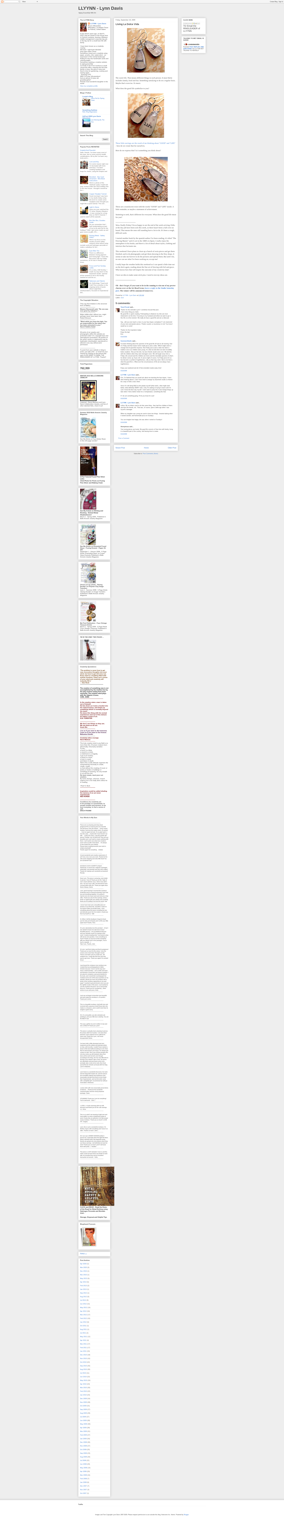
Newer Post (120, 448)
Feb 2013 (83, 1285)
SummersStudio (126, 341)
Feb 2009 (83, 1435)
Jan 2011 (83, 1351)
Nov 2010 (83, 1358)
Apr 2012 (83, 1311)
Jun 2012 (83, 1304)
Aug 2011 (83, 1329)
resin (122, 297)
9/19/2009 (124, 434)
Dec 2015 (83, 1271)
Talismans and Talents (97, 281)
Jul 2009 (83, 1417)
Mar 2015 (83, 1275)
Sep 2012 (83, 1293)
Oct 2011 (83, 1326)
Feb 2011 (83, 1347)
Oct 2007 (83, 1493)
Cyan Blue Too (94, 251)
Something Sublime (89, 110)
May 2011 (83, 1336)
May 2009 (83, 1424)
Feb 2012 (83, 1318)
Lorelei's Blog (87, 96)
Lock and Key (94, 162)
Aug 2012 (83, 1296)
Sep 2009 (83, 1409)
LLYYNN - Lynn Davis (100, 8)
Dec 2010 (83, 1355)
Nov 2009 (83, 1402)
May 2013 (83, 1278)
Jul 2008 (83, 1460)
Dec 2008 (83, 1442)
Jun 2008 (83, 1464)
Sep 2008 (83, 1453)
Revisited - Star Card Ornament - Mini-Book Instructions (97, 179)
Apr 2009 (83, 1427)
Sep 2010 (83, 1366)
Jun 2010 (83, 1377)
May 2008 (83, 1468)
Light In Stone (94, 207)
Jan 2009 (83, 1438)
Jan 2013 (83, 1289)
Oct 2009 (83, 1406)
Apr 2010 (83, 1384)
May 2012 (83, 1307)
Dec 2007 (83, 1486)
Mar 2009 (83, 1431)
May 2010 (83, 1380)
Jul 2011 (83, 1333)
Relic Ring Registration (89, 112)
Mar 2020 (83, 1267)
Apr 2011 (83, 1340)
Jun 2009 (83, 1420)
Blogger (186, 1514)
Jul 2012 (83, 1300)
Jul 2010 (83, 1373)
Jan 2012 (83, 1322)
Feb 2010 (83, 1391)
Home (146, 448)
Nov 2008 (83, 1446)
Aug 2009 (83, 1413)
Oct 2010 (83, 1362)
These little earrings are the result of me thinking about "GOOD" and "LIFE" (145, 143)
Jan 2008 (83, 1482)
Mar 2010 (83, 1387)
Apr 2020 (83, 1264)
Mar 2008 (83, 1475)
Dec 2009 (83, 1398)
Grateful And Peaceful (87, 150)
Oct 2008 (83, 1449)
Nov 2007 (83, 1489)
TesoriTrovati (125, 307)
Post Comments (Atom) (150, 453)
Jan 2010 (83, 1395)
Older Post (172, 448)
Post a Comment (123, 438)
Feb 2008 (83, 1478)
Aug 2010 (83, 1369)
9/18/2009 (124, 337)
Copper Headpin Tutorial (97, 194)
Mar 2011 (83, 1344)
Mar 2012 (83, 1315)
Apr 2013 (83, 1282)
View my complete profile (89, 86)
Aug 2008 (83, 1457)
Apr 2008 (83, 1471)
